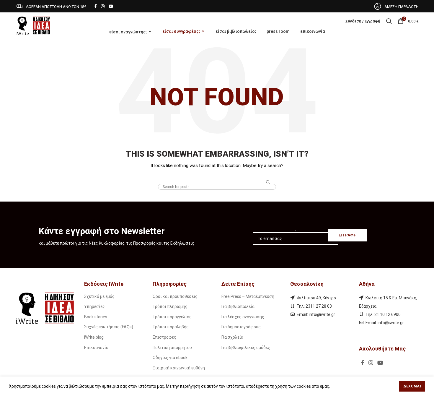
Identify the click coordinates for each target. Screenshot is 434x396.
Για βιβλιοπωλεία (237, 306)
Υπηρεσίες (94, 306)
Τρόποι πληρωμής (170, 306)
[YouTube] (111, 6)
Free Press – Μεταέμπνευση (247, 296)
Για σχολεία (232, 337)
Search (268, 182)
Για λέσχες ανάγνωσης (242, 316)
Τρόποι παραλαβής (171, 326)
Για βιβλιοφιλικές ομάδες (245, 347)
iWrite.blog (94, 337)
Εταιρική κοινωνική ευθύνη (179, 368)
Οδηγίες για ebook (170, 357)
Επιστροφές (164, 337)
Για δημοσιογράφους (241, 326)
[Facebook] (95, 6)
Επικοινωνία (96, 347)
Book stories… (97, 316)
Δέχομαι (412, 386)
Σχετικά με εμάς (99, 296)
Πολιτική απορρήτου (172, 347)
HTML (217, 178)
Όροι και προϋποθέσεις (175, 296)
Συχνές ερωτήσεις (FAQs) (108, 326)
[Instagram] (103, 6)
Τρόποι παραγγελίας (172, 316)
